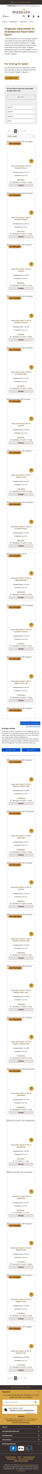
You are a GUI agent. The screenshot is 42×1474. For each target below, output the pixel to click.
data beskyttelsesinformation (15, 1420)
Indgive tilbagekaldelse (21, 1461)
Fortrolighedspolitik (33, 726)
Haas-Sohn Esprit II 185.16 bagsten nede (21, 476)
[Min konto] (33, 16)
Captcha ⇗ (31, 1413)
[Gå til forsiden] (21, 10)
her (34, 743)
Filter (22, 97)
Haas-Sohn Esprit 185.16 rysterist (21, 425)
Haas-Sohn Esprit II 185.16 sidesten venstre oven (21, 1043)
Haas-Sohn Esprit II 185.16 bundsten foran (21, 167)
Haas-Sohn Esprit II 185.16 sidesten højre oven (21, 991)
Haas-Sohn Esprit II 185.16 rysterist (21, 270)
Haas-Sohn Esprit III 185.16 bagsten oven (21, 1352)
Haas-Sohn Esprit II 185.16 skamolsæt (21, 837)
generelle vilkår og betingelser (21, 1422)
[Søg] (23, 16)
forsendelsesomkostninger (28, 1465)
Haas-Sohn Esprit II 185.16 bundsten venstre (21, 321)
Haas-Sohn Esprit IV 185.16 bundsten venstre (21, 631)
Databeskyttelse (10, 1457)
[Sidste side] (25, 131)
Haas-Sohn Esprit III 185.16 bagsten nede (21, 1300)
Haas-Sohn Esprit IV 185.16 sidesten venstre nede (21, 940)
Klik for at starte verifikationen (22, 1410)
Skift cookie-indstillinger (25, 1459)
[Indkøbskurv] (38, 16)
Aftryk (19, 1457)
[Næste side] (22, 131)
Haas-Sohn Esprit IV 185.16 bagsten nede (21, 1249)
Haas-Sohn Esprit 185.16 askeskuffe (21, 1197)
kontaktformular (33, 6)
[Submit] (35, 1402)
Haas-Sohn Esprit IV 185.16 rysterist (21, 888)
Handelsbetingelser (29, 1457)
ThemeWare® (21, 1470)
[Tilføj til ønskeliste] (31, 161)
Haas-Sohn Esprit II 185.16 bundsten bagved (21, 218)
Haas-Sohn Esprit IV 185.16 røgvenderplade (21, 579)
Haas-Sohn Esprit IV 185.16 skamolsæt (21, 1094)
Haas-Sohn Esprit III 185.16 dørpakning (21, 1146)
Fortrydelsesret (12, 1459)
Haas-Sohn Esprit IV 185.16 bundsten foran (21, 528)
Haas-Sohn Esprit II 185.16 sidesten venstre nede (21, 785)
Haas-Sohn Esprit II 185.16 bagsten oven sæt (21, 682)
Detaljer (21, 185)
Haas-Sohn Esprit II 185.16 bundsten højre (21, 373)
